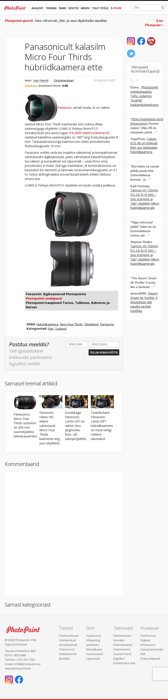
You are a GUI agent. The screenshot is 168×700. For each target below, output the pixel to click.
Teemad (51, 8)
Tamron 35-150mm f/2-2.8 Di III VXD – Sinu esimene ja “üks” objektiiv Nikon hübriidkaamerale (144, 199)
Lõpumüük (93, 658)
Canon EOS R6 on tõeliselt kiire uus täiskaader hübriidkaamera (144, 145)
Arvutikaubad (68, 645)
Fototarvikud (67, 640)
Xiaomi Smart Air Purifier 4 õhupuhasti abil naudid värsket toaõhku (144, 302)
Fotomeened (121, 649)
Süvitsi (73, 8)
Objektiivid (91, 324)
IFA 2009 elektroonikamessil (89, 133)
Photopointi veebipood (44, 298)
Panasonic (65, 108)
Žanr (62, 8)
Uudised (60, 329)
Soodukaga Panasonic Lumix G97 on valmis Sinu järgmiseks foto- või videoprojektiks (75, 425)
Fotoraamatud (122, 645)
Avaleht (38, 8)
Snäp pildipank (150, 658)
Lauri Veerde (40, 80)
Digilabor (119, 658)
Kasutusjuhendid (151, 649)
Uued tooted (94, 654)
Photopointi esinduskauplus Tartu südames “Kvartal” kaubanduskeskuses (144, 96)
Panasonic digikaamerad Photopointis (56, 294)
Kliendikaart (94, 649)
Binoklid (64, 658)
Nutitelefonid (67, 654)
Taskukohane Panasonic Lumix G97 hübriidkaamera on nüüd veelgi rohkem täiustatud (102, 425)
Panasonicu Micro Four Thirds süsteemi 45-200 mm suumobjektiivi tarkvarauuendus (25, 425)
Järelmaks (92, 645)
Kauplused (93, 636)
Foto (51, 329)
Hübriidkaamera (47, 324)
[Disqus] (63, 533)
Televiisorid (66, 649)
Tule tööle (100, 8)
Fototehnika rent (124, 663)
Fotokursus (147, 645)
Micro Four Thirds (71, 324)
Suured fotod (122, 654)
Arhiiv (85, 8)
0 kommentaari (64, 80)
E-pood (116, 8)
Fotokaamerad (69, 636)
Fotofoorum (148, 636)
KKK (143, 654)
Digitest (145, 640)
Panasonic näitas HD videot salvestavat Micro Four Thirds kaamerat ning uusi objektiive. (49, 427)
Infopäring (93, 640)
